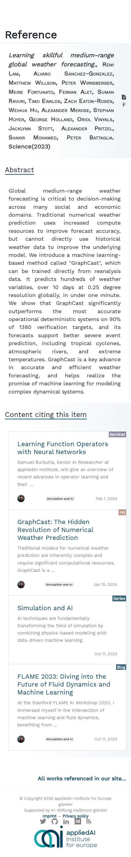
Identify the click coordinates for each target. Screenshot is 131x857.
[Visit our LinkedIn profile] (66, 823)
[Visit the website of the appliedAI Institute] (65, 837)
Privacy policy (76, 816)
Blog (121, 667)
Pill (122, 512)
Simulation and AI (60, 498)
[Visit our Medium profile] (78, 823)
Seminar (117, 434)
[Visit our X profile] (43, 823)
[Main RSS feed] (88, 823)
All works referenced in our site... (82, 778)
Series (119, 598)
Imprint (49, 816)
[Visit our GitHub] (55, 823)
